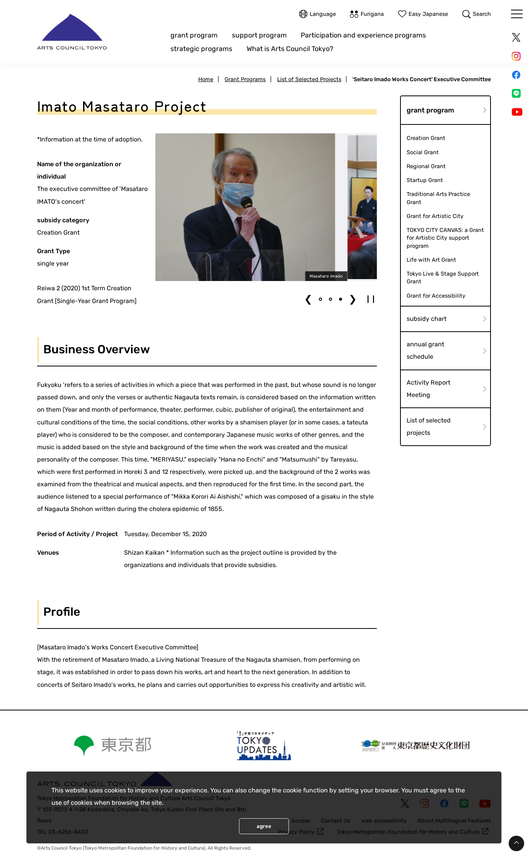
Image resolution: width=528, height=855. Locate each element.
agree (264, 826)
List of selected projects (429, 426)
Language (323, 13)
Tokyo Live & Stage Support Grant (443, 277)
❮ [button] (308, 299)
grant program (194, 35)
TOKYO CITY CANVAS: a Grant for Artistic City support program (445, 238)
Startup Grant (425, 180)
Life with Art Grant (431, 259)
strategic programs (201, 48)
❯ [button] (353, 299)
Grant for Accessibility (436, 295)
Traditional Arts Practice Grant (438, 198)
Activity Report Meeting (428, 388)
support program (259, 35)
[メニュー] (517, 14)
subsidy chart (426, 318)
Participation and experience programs (363, 35)
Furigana (372, 13)
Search (482, 13)
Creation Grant (426, 138)
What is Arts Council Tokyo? (290, 48)
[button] (320, 299)
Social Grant (423, 151)
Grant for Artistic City (435, 216)
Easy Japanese (428, 13)
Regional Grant (426, 166)
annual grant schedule (425, 350)
